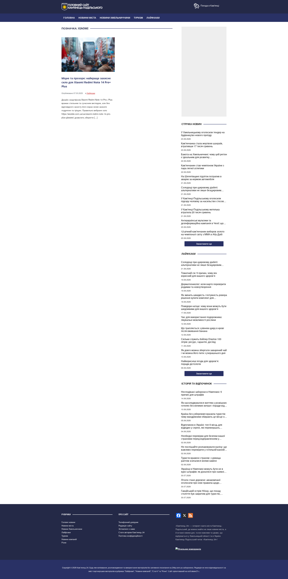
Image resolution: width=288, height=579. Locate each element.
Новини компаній (69, 539)
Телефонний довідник (128, 522)
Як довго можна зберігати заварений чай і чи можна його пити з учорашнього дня (204, 351)
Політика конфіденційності (130, 535)
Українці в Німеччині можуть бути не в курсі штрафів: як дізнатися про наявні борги (202, 470)
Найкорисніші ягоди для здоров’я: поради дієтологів (200, 362)
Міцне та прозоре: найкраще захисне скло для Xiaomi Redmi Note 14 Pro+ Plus (86, 82)
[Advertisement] (204, 72)
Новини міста (87, 17)
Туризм (138, 17)
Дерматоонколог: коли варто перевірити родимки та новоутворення (203, 285)
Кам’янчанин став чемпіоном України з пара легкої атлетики (202, 167)
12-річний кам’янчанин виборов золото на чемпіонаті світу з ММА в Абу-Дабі (202, 233)
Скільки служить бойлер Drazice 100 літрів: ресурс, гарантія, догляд (201, 340)
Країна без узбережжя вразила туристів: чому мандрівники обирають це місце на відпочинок (203, 415)
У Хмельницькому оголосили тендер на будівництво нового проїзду (203, 134)
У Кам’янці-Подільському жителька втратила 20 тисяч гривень (200, 211)
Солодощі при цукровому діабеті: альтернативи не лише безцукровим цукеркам (201, 189)
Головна (69, 17)
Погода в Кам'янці (209, 5)
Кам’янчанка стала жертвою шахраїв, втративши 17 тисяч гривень (202, 145)
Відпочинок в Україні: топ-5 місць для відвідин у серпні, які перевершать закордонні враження (201, 426)
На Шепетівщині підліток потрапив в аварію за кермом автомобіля (201, 178)
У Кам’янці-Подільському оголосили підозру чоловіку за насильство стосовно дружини (203, 200)
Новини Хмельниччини (115, 17)
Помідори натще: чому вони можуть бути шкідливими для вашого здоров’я (203, 307)
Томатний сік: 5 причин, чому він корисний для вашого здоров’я (199, 274)
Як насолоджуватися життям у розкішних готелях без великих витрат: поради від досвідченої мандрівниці (204, 404)
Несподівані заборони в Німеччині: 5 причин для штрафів (201, 393)
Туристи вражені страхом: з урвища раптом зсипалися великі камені (201, 459)
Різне (64, 542)
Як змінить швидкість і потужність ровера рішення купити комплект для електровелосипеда (204, 296)
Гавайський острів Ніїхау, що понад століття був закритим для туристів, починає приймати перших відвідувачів (203, 492)
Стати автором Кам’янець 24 (131, 532)
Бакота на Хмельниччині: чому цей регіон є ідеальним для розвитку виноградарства (204, 156)
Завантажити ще (204, 243)
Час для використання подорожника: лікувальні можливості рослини (201, 318)
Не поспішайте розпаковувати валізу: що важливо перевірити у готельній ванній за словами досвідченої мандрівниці (204, 448)
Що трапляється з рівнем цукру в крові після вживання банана (202, 329)
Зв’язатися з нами (126, 528)
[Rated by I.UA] (188, 548)
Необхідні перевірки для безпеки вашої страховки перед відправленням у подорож (203, 437)
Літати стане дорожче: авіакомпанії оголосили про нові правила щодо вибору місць (200, 481)
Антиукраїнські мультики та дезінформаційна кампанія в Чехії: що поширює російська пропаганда (202, 222)
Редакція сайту (125, 525)
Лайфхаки (153, 17)
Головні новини (68, 522)
